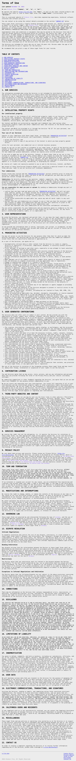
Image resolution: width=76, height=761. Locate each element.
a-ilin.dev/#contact (50, 747)
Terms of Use (68, 756)
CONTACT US (60, 21)
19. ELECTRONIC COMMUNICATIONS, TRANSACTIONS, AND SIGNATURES (24, 82)
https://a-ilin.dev (25, 12)
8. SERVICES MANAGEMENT (10, 67)
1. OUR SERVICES (7, 57)
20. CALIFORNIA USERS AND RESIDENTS (14, 84)
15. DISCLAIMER (7, 77)
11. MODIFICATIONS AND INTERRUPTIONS (15, 71)
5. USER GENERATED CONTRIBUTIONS (13, 63)
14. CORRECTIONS (7, 75)
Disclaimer (67, 757)
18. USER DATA (7, 81)
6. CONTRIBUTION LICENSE (10, 64)
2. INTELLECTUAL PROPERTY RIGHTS (13, 59)
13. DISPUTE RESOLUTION (10, 74)
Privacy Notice (69, 755)
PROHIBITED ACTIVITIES (58, 135)
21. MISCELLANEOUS (8, 85)
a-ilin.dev (5, 753)
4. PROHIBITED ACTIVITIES (11, 61)
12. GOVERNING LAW (8, 73)
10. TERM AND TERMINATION (11, 70)
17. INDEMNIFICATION (9, 80)
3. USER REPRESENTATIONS (10, 60)
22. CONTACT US (7, 87)
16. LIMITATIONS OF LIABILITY (12, 78)
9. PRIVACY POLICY (8, 68)
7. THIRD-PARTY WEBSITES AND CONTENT (15, 66)
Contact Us (67, 759)
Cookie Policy (68, 753)
